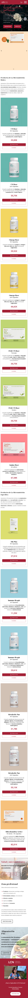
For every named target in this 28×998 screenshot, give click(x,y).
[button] (1, 50)
